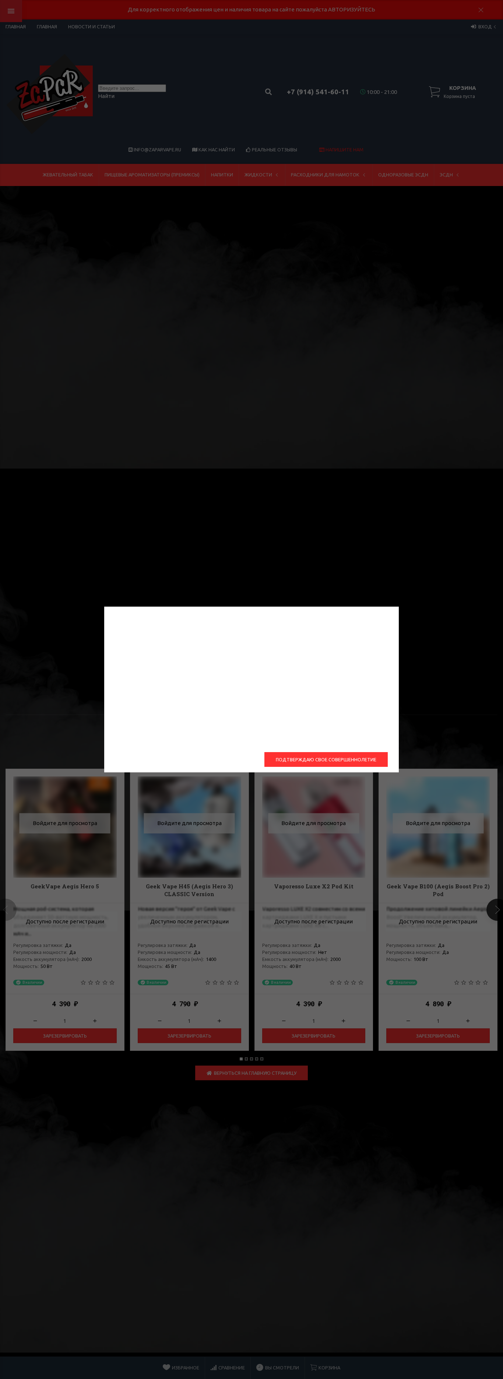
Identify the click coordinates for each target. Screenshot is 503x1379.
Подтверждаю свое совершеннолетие (326, 759)
